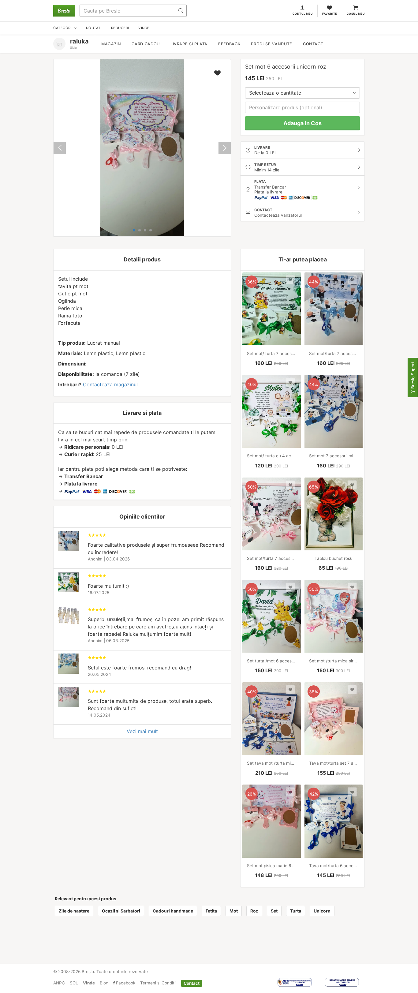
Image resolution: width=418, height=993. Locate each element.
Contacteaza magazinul (110, 384)
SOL (74, 982)
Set (274, 910)
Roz (254, 910)
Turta (295, 910)
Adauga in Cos (302, 123)
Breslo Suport (412, 376)
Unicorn (322, 910)
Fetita (211, 910)
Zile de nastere (74, 910)
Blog (104, 982)
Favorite (329, 13)
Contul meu (303, 13)
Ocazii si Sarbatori (121, 910)
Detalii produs (142, 259)
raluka (79, 41)
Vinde (89, 982)
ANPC (59, 982)
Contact (313, 44)
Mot (234, 910)
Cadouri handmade (173, 910)
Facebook (125, 982)
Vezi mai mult (142, 731)
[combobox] (302, 93)
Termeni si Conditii (158, 982)
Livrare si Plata (188, 44)
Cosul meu (356, 13)
